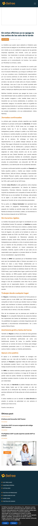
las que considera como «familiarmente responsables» (19, 74)
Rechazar (13, 523)
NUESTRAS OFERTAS (8, 485)
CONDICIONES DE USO (9, 495)
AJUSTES (17, 520)
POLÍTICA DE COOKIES (9, 501)
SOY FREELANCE (7, 482)
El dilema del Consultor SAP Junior (13, 419)
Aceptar (5, 523)
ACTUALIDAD (6, 488)
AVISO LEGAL (6, 498)
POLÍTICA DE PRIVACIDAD (10, 492)
